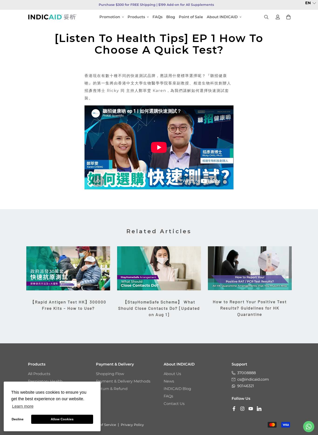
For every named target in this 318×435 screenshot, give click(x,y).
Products (136, 17)
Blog (170, 17)
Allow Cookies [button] (62, 419)
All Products (39, 374)
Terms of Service (102, 425)
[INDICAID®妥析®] (52, 17)
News (169, 381)
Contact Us (174, 403)
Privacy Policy (132, 425)
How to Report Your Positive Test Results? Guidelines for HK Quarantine (250, 308)
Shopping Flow (110, 374)
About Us (172, 374)
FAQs (157, 17)
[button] (310, 3)
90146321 (245, 386)
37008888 (246, 373)
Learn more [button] (23, 406)
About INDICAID (222, 17)
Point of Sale (191, 17)
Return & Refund (112, 388)
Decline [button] (18, 419)
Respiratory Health (45, 381)
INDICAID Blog (177, 388)
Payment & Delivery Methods (123, 381)
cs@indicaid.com (253, 379)
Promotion (109, 17)
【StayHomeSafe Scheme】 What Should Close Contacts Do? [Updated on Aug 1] (159, 308)
